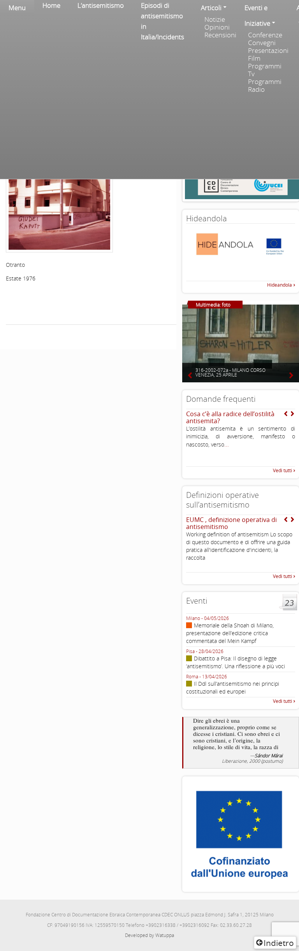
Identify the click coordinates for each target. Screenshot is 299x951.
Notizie (214, 19)
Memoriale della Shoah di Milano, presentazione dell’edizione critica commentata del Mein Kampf (230, 633)
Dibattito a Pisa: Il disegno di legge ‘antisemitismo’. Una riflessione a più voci (235, 662)
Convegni (262, 43)
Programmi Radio (264, 85)
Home (51, 5)
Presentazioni (268, 50)
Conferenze (265, 35)
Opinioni (217, 27)
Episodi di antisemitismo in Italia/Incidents (162, 21)
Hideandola (279, 285)
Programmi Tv (264, 70)
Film (254, 58)
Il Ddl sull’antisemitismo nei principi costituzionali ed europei (232, 687)
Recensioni (220, 35)
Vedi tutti (282, 470)
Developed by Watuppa (149, 935)
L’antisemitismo (100, 5)
